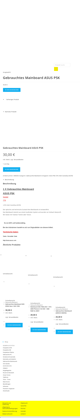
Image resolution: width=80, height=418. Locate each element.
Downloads (6, 391)
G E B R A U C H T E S (8, 345)
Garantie (23, 406)
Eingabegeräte (7, 370)
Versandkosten (18, 159)
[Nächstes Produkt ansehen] (17, 112)
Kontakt (23, 411)
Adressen (5, 386)
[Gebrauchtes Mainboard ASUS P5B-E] (10, 105)
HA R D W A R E (7, 366)
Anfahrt (23, 414)
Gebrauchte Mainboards (10, 361)
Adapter (5, 368)
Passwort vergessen (8, 388)
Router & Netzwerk (8, 373)
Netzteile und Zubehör (9, 359)
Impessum (24, 403)
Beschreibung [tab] (9, 180)
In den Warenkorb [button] (14, 325)
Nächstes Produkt (10, 112)
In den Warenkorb (12, 90)
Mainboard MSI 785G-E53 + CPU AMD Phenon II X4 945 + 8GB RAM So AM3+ (40, 309)
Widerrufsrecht (7, 414)
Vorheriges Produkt (12, 99)
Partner (23, 408)
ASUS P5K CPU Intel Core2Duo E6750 (61, 176)
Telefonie (5, 377)
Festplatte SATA (7, 348)
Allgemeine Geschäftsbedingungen (9, 407)
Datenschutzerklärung (9, 411)
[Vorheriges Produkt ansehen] (5, 99)
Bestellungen (6, 384)
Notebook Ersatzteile (9, 357)
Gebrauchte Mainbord (33, 176)
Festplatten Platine (8, 352)
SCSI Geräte (6, 364)
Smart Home (6, 375)
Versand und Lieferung (6, 403)
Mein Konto (6, 382)
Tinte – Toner (7, 379)
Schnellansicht (7, 274)
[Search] (56, 69)
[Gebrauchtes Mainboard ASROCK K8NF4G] (10, 117)
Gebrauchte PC (7, 354)
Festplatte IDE (7, 350)
